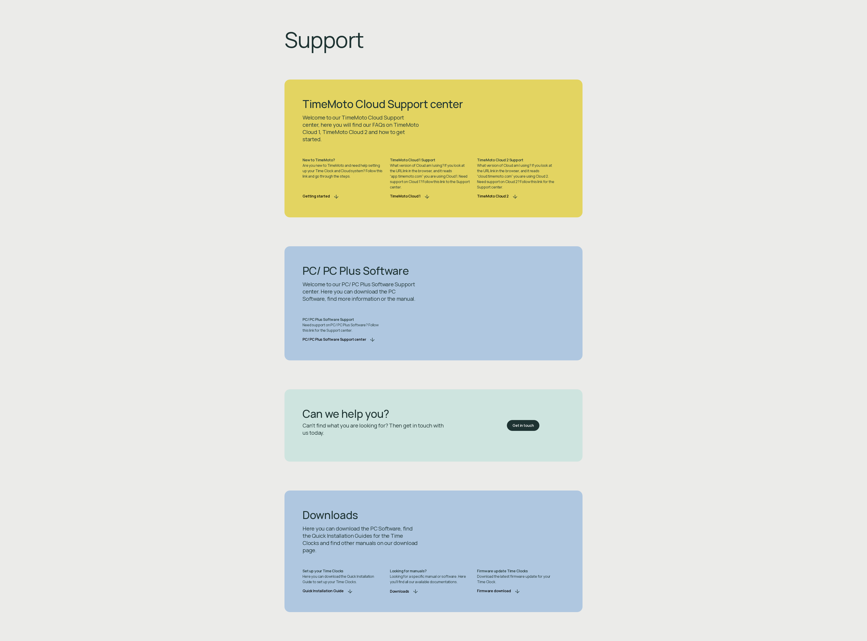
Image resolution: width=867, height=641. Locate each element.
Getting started (316, 196)
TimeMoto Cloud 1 (405, 196)
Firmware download (494, 590)
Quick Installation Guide (323, 590)
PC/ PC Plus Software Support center (334, 339)
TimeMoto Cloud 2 (492, 196)
